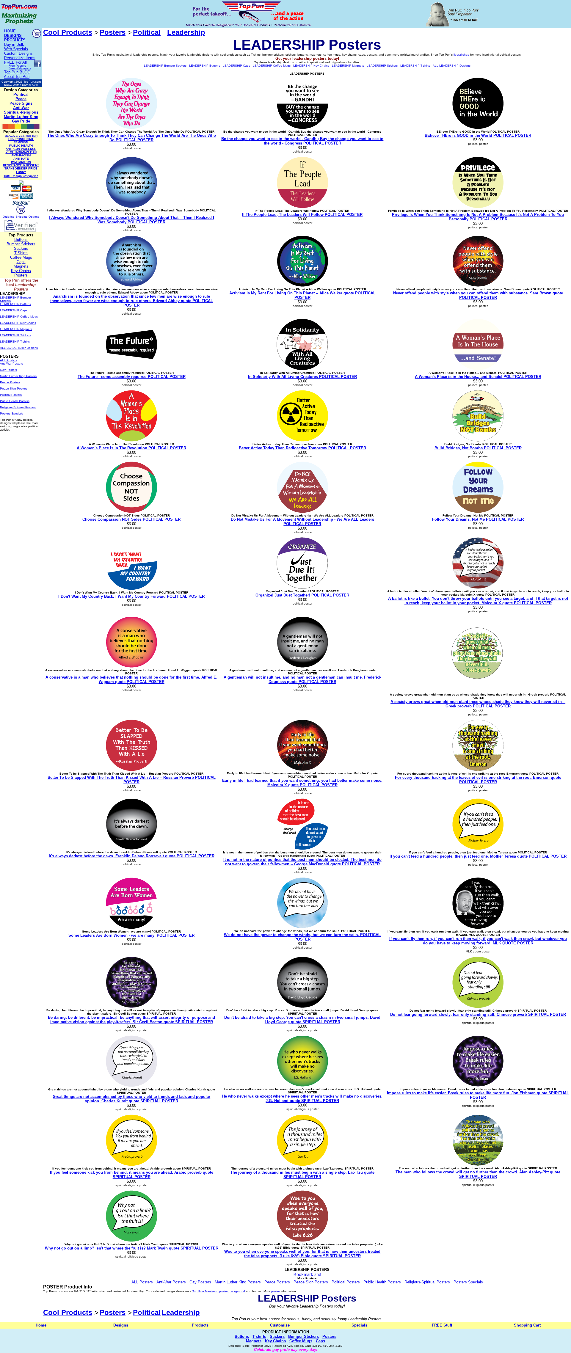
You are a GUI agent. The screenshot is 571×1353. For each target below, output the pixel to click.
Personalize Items (19, 58)
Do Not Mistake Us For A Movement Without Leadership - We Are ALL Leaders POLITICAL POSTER (302, 521)
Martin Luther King (21, 116)
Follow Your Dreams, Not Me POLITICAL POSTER (478, 519)
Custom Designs (18, 53)
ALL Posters (8, 360)
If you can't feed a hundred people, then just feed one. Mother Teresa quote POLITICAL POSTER (478, 856)
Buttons (21, 239)
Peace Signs (21, 103)
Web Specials (16, 49)
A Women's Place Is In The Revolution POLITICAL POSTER (131, 448)
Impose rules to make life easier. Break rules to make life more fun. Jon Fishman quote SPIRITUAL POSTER (478, 1095)
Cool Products (67, 32)
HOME (10, 31)
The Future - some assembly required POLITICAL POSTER (132, 376)
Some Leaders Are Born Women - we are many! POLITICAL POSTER (131, 935)
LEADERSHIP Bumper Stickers (165, 65)
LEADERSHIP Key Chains (18, 322)
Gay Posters (8, 369)
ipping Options (29, 216)
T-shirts (259, 1336)
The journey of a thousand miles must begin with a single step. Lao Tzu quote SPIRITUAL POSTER (302, 1174)
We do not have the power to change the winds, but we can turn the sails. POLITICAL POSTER (302, 937)
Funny (21, 172)
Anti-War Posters (11, 363)
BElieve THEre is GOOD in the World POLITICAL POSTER (478, 135)
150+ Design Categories (21, 176)
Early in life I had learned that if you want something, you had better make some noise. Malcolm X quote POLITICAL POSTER (302, 782)
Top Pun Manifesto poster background (218, 1291)
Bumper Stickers (21, 244)
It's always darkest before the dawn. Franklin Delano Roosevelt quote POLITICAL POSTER (131, 856)
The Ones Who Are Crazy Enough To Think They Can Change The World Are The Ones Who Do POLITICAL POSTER (131, 137)
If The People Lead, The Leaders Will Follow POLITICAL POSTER (302, 214)
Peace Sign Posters (13, 388)
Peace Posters (10, 382)
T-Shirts (21, 253)
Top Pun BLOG (17, 72)
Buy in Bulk (14, 44)
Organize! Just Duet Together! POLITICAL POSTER (302, 595)
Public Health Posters (14, 401)
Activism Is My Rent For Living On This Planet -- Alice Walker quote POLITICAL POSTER (302, 295)
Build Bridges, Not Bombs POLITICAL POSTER (478, 448)
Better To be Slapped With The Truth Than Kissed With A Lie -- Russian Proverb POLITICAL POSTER (132, 779)
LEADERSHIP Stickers (15, 335)
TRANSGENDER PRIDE (20, 168)
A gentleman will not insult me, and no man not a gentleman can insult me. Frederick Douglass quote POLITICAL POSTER (302, 679)
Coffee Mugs (21, 257)
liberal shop (461, 54)
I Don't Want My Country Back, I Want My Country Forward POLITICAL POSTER (131, 596)
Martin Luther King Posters (18, 376)
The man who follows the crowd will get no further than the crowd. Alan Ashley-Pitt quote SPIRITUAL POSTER (478, 1174)
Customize (280, 1325)
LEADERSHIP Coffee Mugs (19, 316)
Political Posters (11, 394)
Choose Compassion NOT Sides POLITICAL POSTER (131, 519)
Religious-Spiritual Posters (18, 407)
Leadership (186, 32)
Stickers (21, 248)
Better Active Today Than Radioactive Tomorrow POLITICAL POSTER (302, 448)
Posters (21, 275)
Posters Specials (11, 413)
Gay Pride (21, 121)
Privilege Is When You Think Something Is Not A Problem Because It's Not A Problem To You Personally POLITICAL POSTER (478, 216)
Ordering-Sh (11, 216)
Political (21, 94)
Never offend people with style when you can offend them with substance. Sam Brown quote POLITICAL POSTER (478, 295)
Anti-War (21, 108)
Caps (21, 262)
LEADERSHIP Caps (13, 310)
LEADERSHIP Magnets (16, 329)
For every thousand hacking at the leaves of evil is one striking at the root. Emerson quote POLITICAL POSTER (478, 779)
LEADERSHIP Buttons (15, 304)
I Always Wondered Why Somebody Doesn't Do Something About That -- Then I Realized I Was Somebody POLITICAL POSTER (131, 219)
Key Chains (21, 271)
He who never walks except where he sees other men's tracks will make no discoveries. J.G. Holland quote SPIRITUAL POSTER (302, 1098)
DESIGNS (13, 35)
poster (275, 1291)
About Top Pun (16, 76)
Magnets (21, 266)
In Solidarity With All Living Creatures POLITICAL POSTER (302, 376)
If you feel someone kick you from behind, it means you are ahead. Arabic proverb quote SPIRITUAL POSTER (131, 1174)
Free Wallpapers (20, 68)
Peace (20, 99)
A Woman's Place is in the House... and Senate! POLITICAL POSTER (478, 376)
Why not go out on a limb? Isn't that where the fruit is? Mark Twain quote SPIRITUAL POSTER (131, 1248)
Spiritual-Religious (21, 112)
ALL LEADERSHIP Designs (19, 347)
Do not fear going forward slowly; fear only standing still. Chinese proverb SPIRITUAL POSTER (478, 1014)
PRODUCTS (15, 40)
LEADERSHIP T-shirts (15, 341)
